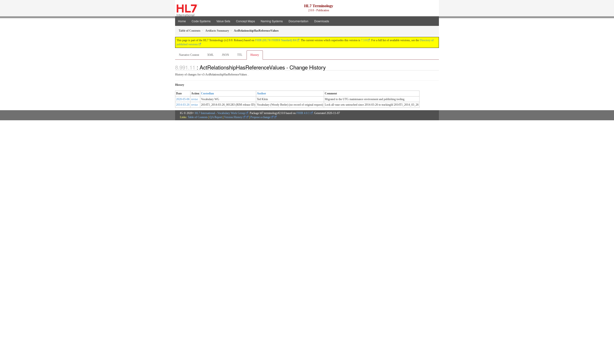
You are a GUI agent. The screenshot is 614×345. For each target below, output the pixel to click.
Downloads (321, 21)
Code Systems (201, 21)
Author (261, 93)
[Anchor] (328, 67)
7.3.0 (364, 40)
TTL (239, 55)
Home (182, 21)
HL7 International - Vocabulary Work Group (220, 113)
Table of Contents (198, 117)
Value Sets (223, 21)
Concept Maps (245, 21)
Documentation (298, 21)
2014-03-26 (182, 104)
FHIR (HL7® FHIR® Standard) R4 (275, 40)
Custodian (207, 93)
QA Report (216, 117)
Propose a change (260, 117)
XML (210, 55)
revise (194, 99)
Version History (233, 117)
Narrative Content (189, 55)
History (254, 55)
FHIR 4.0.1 (303, 113)
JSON (225, 55)
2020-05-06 (182, 99)
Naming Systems (272, 21)
